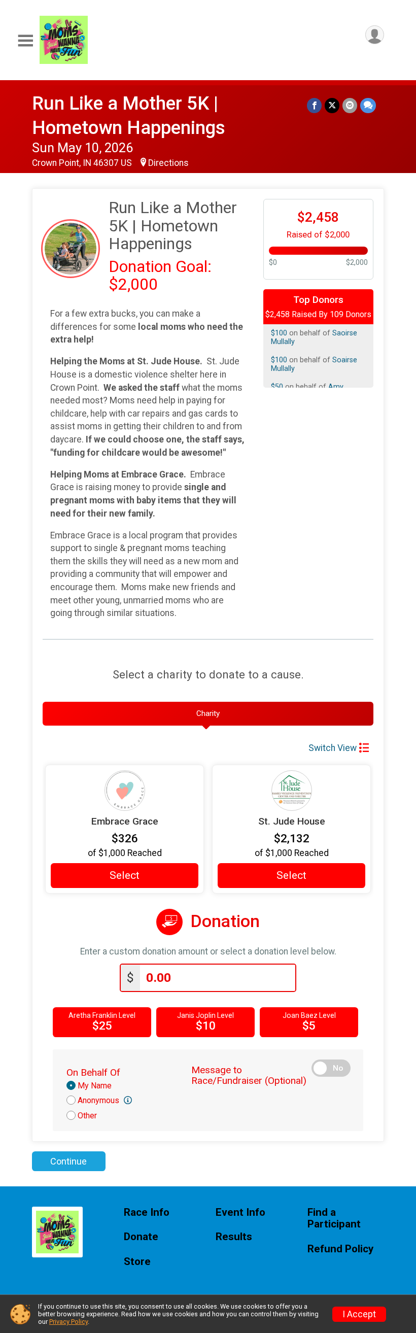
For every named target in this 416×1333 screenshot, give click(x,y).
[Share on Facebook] (314, 105)
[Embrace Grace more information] (124, 790)
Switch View (332, 748)
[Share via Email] (349, 105)
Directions (168, 163)
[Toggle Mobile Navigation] (25, 40)
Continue (68, 1161)
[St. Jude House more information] (291, 790)
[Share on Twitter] (332, 105)
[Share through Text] (368, 105)
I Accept (359, 1314)
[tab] (208, 714)
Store (137, 1262)
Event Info (240, 1212)
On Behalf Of (93, 1072)
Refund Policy (340, 1249)
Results (234, 1237)
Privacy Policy (68, 1321)
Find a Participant (334, 1219)
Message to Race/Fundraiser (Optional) (248, 1075)
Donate (141, 1237)
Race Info (146, 1212)
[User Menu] (374, 34)
